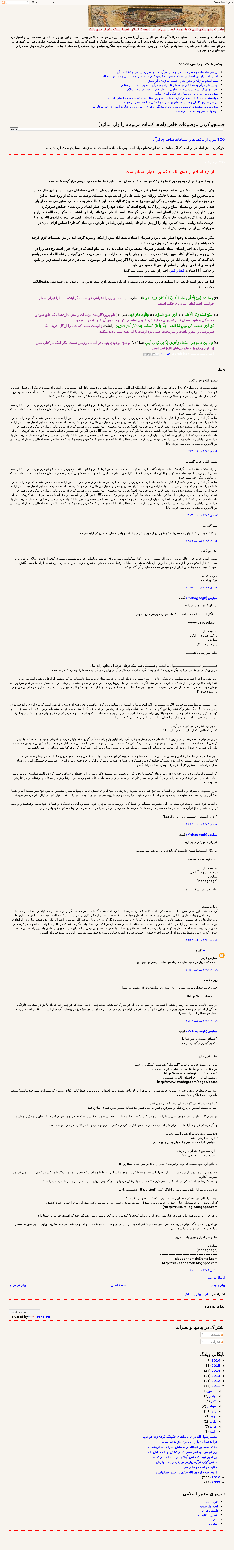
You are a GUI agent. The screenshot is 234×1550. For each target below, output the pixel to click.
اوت (213, 1411)
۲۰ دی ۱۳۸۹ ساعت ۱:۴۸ (202, 1270)
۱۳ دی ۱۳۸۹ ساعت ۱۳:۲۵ (202, 587)
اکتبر (213, 1401)
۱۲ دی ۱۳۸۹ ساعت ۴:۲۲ (202, 451)
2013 (215, 1376)
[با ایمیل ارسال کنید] (157, 354)
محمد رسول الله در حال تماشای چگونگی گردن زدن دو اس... (179, 1436)
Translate (42, 1316)
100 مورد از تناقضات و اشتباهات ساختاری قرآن (189, 139)
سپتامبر (211, 1406)
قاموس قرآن (210, 1510)
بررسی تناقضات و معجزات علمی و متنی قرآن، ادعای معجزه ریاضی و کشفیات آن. (167, 72)
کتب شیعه (212, 1502)
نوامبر (212, 1396)
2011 (215, 1386)
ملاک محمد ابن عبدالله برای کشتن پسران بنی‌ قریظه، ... (182, 1447)
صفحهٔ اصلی (118, 1285)
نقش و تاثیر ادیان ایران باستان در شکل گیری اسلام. (186, 93)
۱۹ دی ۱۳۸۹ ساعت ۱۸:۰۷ (202, 1020)
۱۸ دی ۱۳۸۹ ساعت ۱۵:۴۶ (202, 824)
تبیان (215, 1519)
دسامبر (211, 1391)
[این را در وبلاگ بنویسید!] (154, 354)
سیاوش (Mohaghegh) (202, 598)
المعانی (213, 1523)
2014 (215, 1370)
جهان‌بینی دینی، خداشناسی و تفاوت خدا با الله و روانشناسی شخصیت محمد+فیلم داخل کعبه (161, 98)
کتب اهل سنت (209, 1506)
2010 (215, 1477)
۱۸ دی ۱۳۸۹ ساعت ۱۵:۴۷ (202, 940)
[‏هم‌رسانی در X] (151, 354)
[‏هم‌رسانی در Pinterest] (145, 354)
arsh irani (210, 950)
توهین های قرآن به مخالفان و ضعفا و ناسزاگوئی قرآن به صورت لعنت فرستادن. (169, 85)
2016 (215, 1360)
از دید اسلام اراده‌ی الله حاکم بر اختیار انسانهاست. (186, 1472)
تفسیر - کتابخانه (208, 1515)
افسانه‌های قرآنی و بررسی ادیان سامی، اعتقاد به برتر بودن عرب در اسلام (172, 89)
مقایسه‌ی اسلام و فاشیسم (200, 1467)
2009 (215, 1482)
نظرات (216, 1342)
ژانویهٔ (212, 1431)
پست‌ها (216, 1334)
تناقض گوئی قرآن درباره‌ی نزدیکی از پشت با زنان (186, 1462)
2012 (215, 1380)
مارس (212, 1421)
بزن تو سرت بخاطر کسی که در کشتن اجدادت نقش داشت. (180, 1452)
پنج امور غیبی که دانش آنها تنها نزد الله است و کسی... (184, 1457)
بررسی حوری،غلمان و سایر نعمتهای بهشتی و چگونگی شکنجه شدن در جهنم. (170, 102)
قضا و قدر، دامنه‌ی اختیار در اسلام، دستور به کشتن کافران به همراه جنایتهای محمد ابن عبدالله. (160, 76)
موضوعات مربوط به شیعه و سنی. (197, 111)
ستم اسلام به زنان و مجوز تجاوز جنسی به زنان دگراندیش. (182, 80)
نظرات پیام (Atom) (197, 1294)
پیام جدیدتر (218, 1285)
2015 (215, 1365)
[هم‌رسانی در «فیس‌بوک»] (148, 354)
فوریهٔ (212, 1426)
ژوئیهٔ (212, 1416)
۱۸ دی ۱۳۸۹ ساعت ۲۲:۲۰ (202, 969)
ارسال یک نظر (216, 1277)
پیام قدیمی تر (17, 1285)
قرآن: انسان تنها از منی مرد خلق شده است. (189, 1441)
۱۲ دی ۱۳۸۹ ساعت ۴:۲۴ (202, 515)
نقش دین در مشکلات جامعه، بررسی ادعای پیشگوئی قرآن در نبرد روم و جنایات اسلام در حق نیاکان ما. (155, 106)
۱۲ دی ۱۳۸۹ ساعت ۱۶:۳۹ (202, 540)
